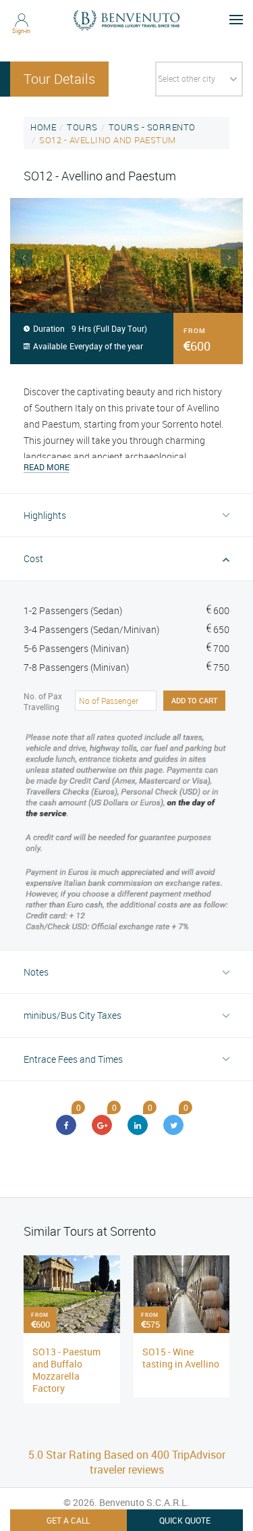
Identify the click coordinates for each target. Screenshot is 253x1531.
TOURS (82, 127)
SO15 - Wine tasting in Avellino (180, 1357)
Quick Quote (184, 1520)
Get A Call (68, 1520)
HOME (43, 127)
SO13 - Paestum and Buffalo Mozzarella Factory (66, 1370)
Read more (46, 466)
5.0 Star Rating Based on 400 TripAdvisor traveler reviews (126, 1462)
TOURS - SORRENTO (152, 127)
